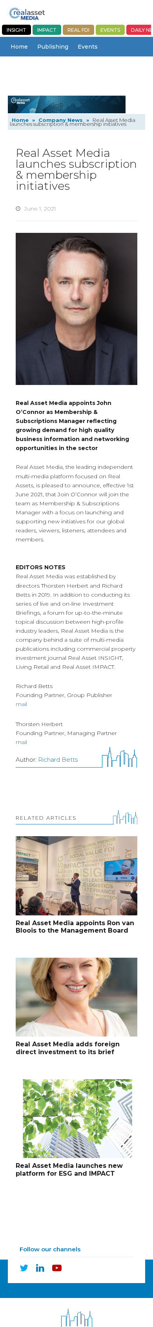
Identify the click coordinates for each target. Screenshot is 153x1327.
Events (110, 30)
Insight (16, 30)
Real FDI (78, 30)
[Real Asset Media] (27, 13)
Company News (33, 66)
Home (19, 46)
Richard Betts (58, 759)
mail (21, 704)
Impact (46, 30)
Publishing (52, 46)
